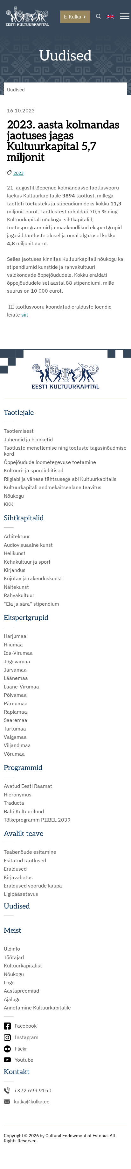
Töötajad (14, 957)
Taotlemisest (19, 431)
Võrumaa (14, 754)
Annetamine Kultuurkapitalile (37, 1007)
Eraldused (15, 869)
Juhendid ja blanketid (28, 439)
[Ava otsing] (98, 17)
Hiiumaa (13, 644)
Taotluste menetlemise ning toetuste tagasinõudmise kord (65, 451)
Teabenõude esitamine (30, 852)
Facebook (26, 1026)
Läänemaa (16, 678)
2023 (18, 173)
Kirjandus (14, 570)
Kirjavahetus (18, 877)
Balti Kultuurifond (24, 811)
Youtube (24, 1060)
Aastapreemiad (21, 991)
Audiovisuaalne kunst (28, 545)
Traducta (14, 803)
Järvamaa (15, 670)
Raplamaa (15, 712)
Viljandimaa (17, 745)
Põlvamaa (15, 695)
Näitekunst (16, 587)
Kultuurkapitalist (23, 965)
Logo (9, 982)
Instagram (26, 1037)
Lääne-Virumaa (21, 686)
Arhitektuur (17, 536)
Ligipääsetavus (21, 894)
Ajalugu (12, 999)
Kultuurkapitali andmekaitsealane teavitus (52, 487)
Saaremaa (15, 720)
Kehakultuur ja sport (27, 562)
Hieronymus (17, 794)
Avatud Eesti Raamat (28, 786)
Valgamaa (15, 737)
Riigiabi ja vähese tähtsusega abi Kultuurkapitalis (60, 479)
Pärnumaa (16, 703)
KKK (8, 504)
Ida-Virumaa (18, 653)
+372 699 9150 (33, 1090)
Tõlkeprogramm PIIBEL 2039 (37, 820)
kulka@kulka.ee (32, 1101)
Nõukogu (14, 496)
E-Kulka (72, 16)
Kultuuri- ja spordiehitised (33, 470)
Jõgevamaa (17, 661)
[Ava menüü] (124, 16)
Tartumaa (15, 728)
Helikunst (14, 553)
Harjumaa (15, 636)
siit (24, 314)
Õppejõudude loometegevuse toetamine (50, 462)
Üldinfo (12, 949)
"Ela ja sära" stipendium (31, 604)
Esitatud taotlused (25, 860)
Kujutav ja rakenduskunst (33, 578)
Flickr (21, 1048)
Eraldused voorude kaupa (33, 885)
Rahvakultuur (19, 595)
